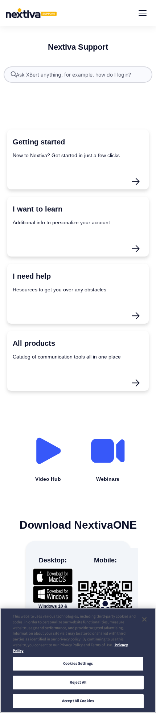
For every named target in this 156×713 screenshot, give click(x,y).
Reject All (78, 682)
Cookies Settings (78, 663)
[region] (78, 660)
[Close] (144, 619)
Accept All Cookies (78, 700)
